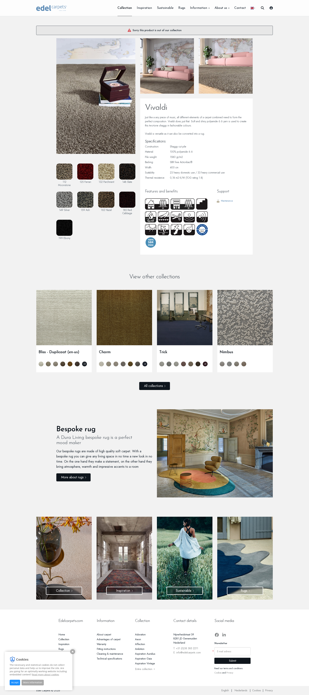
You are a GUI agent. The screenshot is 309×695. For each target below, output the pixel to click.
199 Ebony (64, 238)
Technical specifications (109, 658)
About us (221, 8)
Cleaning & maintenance (110, 654)
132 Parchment (106, 182)
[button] (253, 8)
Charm (105, 352)
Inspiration (144, 8)
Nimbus (226, 352)
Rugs (181, 8)
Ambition (139, 649)
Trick (163, 352)
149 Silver (64, 210)
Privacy (229, 672)
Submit (232, 661)
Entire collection (143, 669)
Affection (140, 644)
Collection (124, 8)
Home (61, 634)
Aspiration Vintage (145, 663)
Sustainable (165, 8)
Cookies (218, 672)
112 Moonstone (64, 183)
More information (32, 682)
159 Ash (85, 210)
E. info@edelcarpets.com (187, 652)
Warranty (101, 644)
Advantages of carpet (108, 639)
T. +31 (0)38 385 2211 (185, 648)
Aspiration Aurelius (145, 654)
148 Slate (127, 182)
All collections (153, 386)
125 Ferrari (85, 182)
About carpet (104, 634)
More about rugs (72, 477)
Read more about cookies (45, 674)
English (225, 690)
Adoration (140, 634)
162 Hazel (106, 210)
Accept (15, 682)
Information (199, 8)
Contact (240, 8)
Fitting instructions (106, 649)
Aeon (138, 639)
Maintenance (227, 200)
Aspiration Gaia (143, 658)
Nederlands (241, 690)
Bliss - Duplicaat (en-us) (59, 352)
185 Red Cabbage (127, 211)
